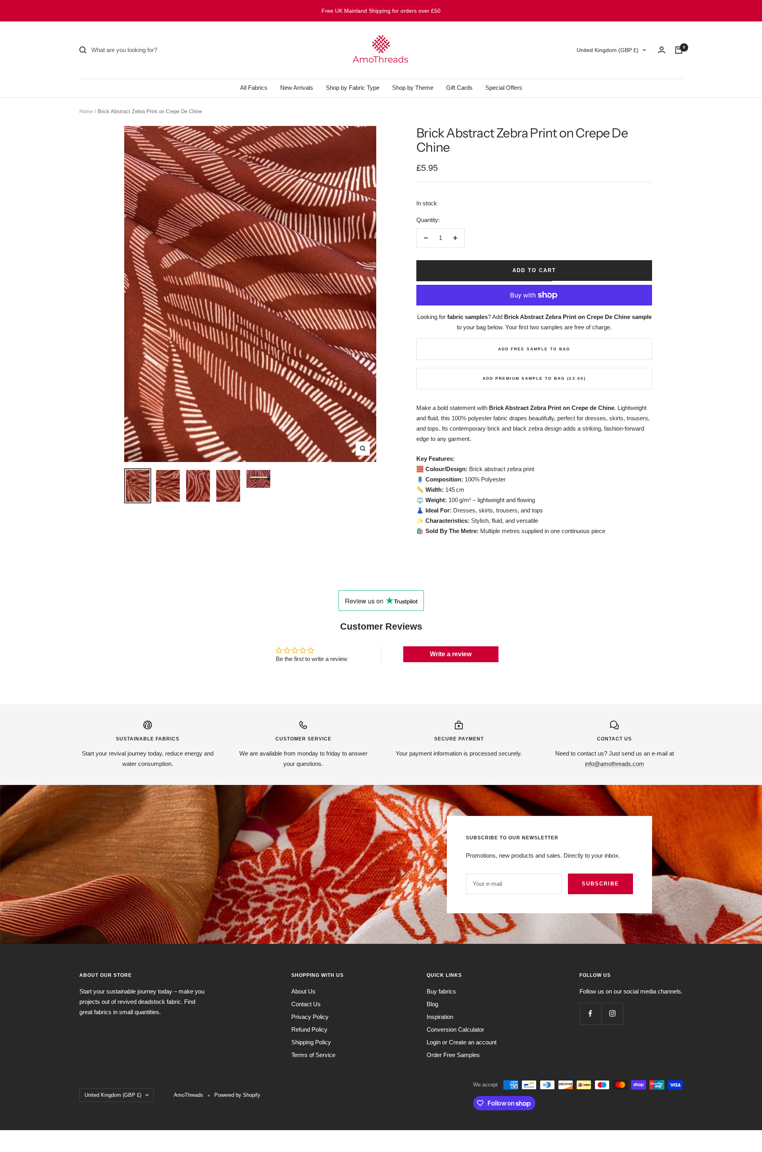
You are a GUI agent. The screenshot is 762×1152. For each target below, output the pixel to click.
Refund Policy (309, 1029)
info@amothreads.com (614, 763)
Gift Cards (459, 87)
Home (86, 111)
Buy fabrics (441, 991)
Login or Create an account (461, 1042)
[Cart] (679, 50)
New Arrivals (296, 87)
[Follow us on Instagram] (612, 1013)
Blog (432, 1004)
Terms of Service (313, 1054)
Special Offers (503, 87)
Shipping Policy (311, 1042)
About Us (303, 991)
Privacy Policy (310, 1016)
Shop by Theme (412, 87)
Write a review (450, 654)
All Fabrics (253, 87)
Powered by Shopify (237, 1095)
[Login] (661, 49)
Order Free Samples (453, 1054)
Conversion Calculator (455, 1029)
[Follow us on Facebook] (590, 1013)
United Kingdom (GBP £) (608, 50)
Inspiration (440, 1016)
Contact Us (306, 1004)
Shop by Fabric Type (352, 87)
